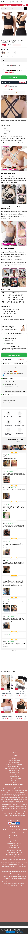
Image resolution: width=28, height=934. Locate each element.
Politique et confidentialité (14, 760)
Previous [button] (2, 22)
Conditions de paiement (14, 766)
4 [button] (12, 37)
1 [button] (8, 37)
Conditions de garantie (14, 770)
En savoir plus (17, 930)
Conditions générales (14, 762)
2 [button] (9, 37)
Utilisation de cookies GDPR (14, 778)
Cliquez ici (20, 854)
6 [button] (15, 37)
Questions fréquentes (14, 772)
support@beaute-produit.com (17, 856)
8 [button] (17, 37)
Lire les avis (21, 359)
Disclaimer (14, 780)
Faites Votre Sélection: (6, 49)
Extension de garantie (14, 776)
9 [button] (19, 37)
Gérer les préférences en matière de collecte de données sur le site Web (14, 925)
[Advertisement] (14, 659)
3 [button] (10, 37)
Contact (14, 782)
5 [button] (13, 37)
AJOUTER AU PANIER (14, 77)
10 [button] (20, 37)
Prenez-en (8, 60)
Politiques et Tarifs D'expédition (14, 764)
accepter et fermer (10, 932)
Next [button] (25, 22)
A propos (14, 758)
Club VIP (14, 774)
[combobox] (12, 8)
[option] (14, 24)
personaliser (19, 932)
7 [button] (16, 37)
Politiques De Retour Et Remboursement (14, 768)
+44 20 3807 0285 (17, 852)
